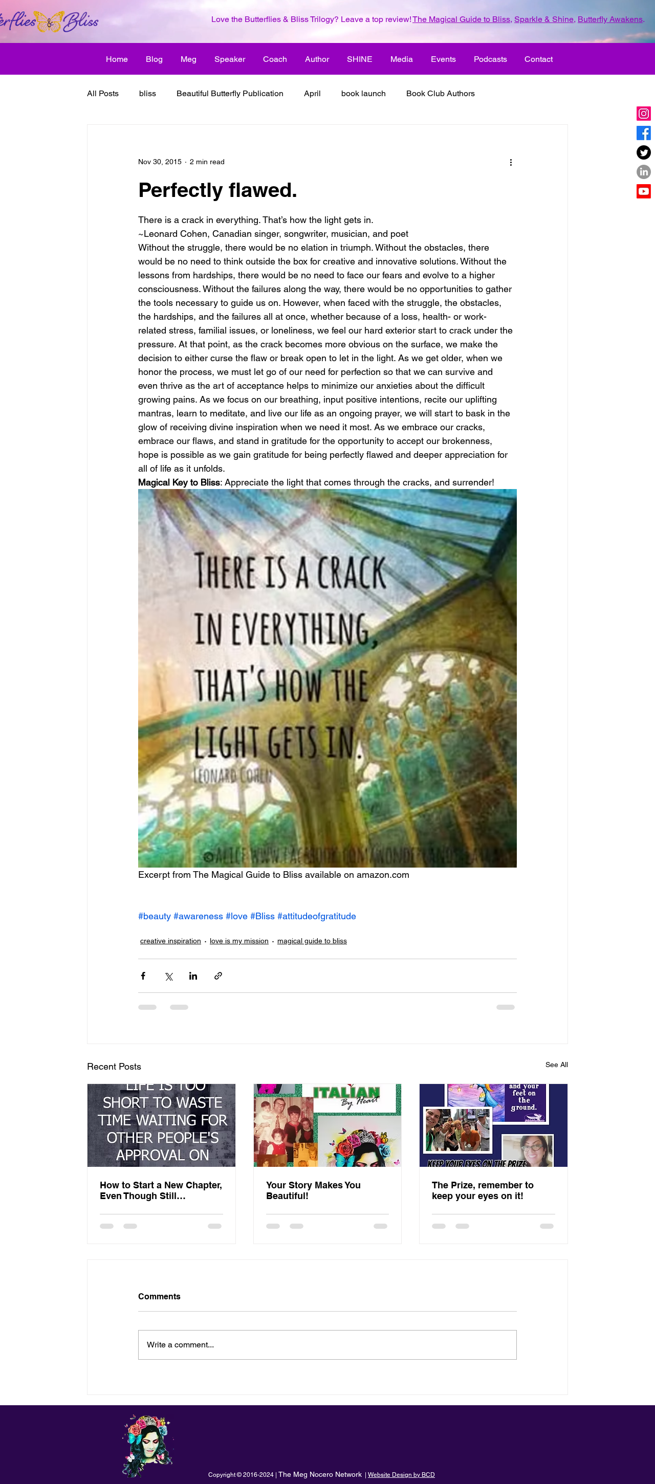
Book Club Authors (440, 93)
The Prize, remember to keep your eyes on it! (483, 1190)
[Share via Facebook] (143, 976)
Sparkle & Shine (544, 19)
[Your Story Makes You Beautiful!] (328, 1125)
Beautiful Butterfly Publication (230, 93)
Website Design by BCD (401, 1474)
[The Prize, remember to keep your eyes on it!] (493, 1125)
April (312, 93)
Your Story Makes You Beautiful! (313, 1190)
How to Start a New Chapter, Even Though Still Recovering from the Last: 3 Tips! (161, 1190)
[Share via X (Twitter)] (168, 976)
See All (556, 1064)
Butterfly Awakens (610, 19)
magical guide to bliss (312, 941)
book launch (363, 93)
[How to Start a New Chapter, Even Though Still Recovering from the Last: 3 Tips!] (161, 1125)
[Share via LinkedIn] (193, 976)
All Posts (103, 93)
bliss (147, 93)
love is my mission (239, 941)
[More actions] (511, 162)
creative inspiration (170, 941)
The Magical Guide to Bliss (461, 19)
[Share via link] (218, 976)
